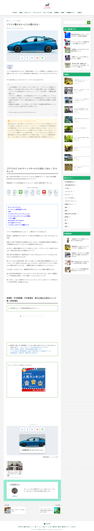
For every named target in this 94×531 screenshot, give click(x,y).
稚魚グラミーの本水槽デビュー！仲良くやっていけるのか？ (81, 90)
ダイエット (28, 12)
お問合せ (79, 12)
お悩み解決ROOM (70, 185)
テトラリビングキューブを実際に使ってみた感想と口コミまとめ (81, 100)
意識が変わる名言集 (71, 213)
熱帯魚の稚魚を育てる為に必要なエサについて (81, 119)
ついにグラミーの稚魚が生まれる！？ (80, 129)
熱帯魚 (57, 12)
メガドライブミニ (70, 201)
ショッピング (37, 12)
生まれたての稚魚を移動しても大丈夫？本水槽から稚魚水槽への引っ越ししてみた (81, 110)
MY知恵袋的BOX (70, 182)
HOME (15, 12)
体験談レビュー (71, 12)
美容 (63, 12)
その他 (67, 188)
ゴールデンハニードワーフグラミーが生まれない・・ (81, 148)
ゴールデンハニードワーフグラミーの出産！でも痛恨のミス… (81, 167)
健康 (21, 12)
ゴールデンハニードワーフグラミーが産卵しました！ (81, 157)
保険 (67, 207)
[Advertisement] (32, 151)
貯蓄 (67, 226)
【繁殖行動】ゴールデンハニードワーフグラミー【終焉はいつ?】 (81, 80)
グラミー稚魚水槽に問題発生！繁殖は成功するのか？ (81, 138)
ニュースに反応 (48, 12)
